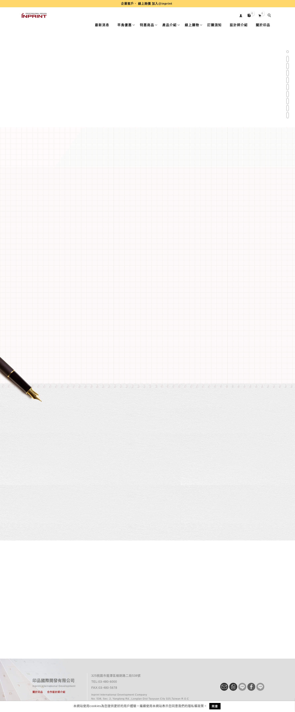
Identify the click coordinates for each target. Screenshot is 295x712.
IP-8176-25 (186, 633)
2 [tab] (287, 59)
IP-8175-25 (147, 633)
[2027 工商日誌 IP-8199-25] (147, 94)
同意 (215, 706)
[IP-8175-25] (147, 609)
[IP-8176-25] (186, 609)
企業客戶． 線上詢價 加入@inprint (146, 3)
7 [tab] (287, 94)
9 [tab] (287, 108)
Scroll (147, 156)
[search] (270, 15)
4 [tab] (287, 73)
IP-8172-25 (69, 633)
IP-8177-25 (225, 633)
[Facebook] (251, 687)
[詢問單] (233, 687)
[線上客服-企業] (242, 687)
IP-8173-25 (108, 633)
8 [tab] (287, 101)
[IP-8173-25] (108, 609)
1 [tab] (287, 52)
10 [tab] (288, 115)
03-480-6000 (107, 681)
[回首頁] (34, 15)
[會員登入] (240, 15)
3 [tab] (287, 66)
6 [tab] (287, 87)
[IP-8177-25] (225, 609)
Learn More (94, 228)
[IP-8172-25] (69, 609)
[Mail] (224, 687)
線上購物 (65, 498)
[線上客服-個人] (260, 687)
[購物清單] (259, 15)
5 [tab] (287, 80)
